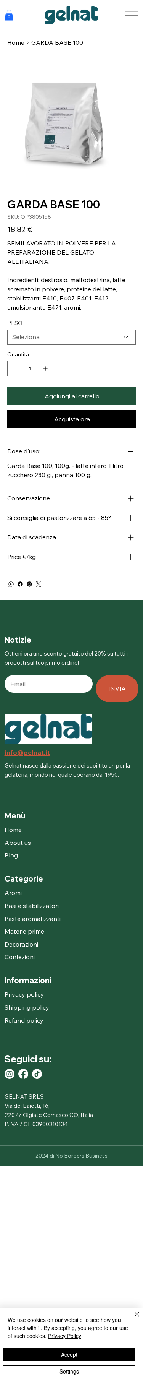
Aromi (13, 892)
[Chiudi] (132, 1319)
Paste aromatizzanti (33, 918)
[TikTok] (37, 1074)
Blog (11, 855)
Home (13, 829)
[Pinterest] (29, 584)
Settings (69, 1371)
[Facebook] (20, 584)
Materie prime (24, 931)
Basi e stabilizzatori (32, 905)
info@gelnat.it (27, 753)
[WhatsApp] (11, 584)
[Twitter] (38, 584)
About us (18, 842)
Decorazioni (21, 944)
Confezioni (20, 957)
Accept (69, 1354)
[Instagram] (9, 1074)
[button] (9, 15)
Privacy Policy (64, 1336)
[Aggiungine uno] (45, 368)
